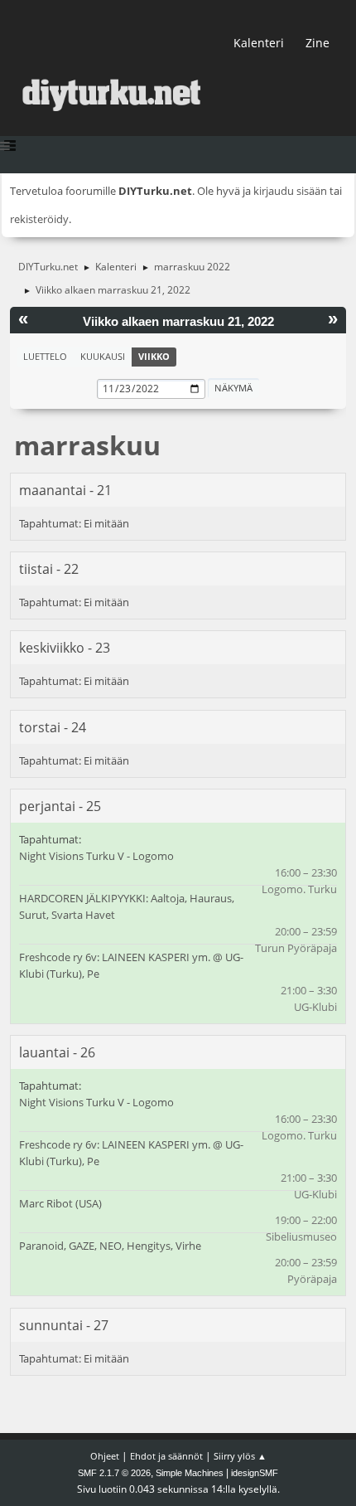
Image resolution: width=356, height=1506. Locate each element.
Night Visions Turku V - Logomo (96, 855)
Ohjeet (104, 1456)
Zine (317, 43)
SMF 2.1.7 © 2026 (114, 1473)
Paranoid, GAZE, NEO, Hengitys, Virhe (110, 1245)
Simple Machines (190, 1473)
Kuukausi (102, 356)
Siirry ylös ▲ (240, 1456)
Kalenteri (258, 43)
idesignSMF (254, 1473)
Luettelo (45, 356)
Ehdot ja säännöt (166, 1456)
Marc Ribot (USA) (60, 1203)
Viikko (154, 356)
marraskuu (87, 445)
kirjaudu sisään (290, 190)
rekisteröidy (39, 218)
